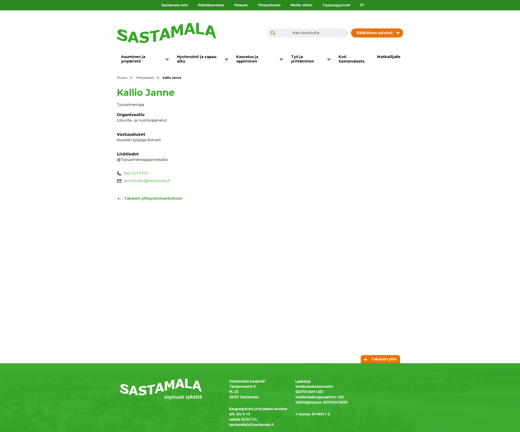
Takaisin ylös (383, 359)
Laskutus (303, 381)
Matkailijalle (389, 57)
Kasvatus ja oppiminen (247, 59)
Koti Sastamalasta (351, 59)
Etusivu (122, 78)
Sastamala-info (174, 5)
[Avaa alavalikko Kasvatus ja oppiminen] (282, 59)
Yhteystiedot (269, 5)
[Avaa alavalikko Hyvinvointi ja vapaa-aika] (228, 59)
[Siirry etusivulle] (166, 32)
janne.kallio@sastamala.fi (147, 181)
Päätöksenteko (211, 5)
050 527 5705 (136, 173)
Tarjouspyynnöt (336, 5)
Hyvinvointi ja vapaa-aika (197, 59)
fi (362, 5)
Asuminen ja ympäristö (133, 59)
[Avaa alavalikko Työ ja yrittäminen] (330, 59)
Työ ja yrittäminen (302, 59)
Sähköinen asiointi (375, 33)
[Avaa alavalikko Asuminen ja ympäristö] (168, 59)
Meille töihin (301, 5)
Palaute (241, 5)
